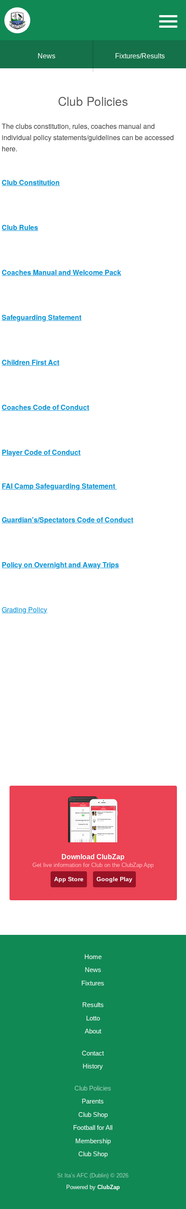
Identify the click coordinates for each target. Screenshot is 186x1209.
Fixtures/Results (140, 56)
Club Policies (92, 1088)
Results (93, 1004)
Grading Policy (24, 609)
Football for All (92, 1127)
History (93, 1066)
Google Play (114, 879)
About (93, 1031)
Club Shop (93, 1114)
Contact (93, 1053)
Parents (93, 1101)
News (46, 56)
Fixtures (92, 983)
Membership (93, 1141)
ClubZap (108, 1187)
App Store (68, 879)
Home (93, 956)
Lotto (93, 1018)
